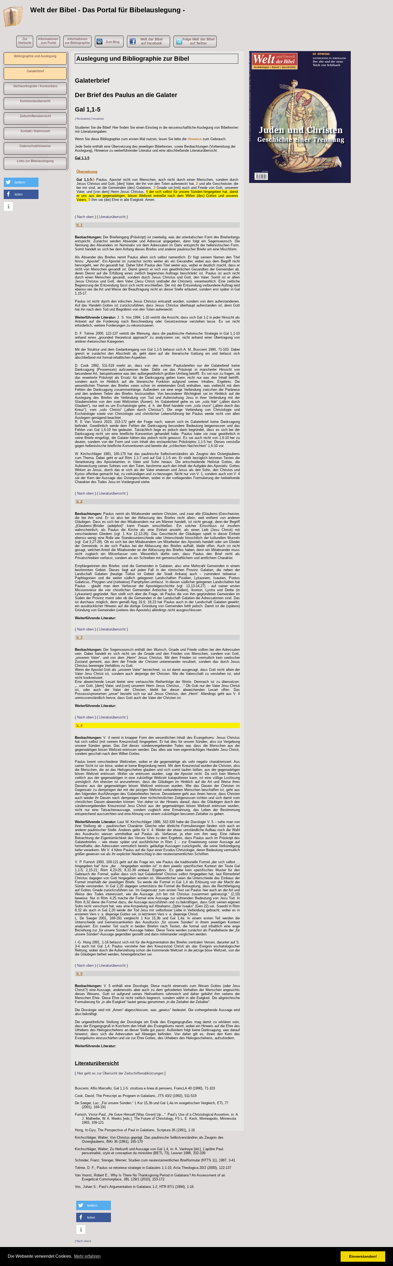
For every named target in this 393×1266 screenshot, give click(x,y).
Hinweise (195, 139)
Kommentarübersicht (35, 101)
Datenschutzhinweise (35, 146)
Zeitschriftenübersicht (35, 116)
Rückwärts (82, 118)
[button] (21, 182)
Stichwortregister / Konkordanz (35, 86)
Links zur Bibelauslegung (35, 161)
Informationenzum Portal (48, 41)
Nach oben (85, 217)
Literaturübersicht (112, 217)
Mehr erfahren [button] (87, 1256)
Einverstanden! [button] (363, 1256)
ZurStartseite (25, 41)
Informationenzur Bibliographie (77, 41)
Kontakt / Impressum (35, 131)
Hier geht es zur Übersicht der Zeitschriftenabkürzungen (120, 1073)
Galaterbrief (35, 71)
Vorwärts (97, 118)
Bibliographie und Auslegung (35, 56)
